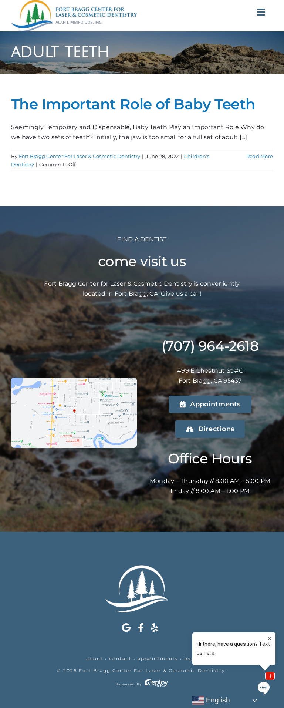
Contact (120, 658)
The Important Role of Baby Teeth (133, 104)
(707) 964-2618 (210, 346)
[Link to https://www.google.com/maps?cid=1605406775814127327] (126, 627)
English (217, 700)
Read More (259, 156)
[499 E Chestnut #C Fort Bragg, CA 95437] (74, 380)
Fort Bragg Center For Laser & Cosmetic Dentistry (80, 156)
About (94, 658)
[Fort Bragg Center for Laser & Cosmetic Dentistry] (142, 567)
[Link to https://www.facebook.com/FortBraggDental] (140, 627)
